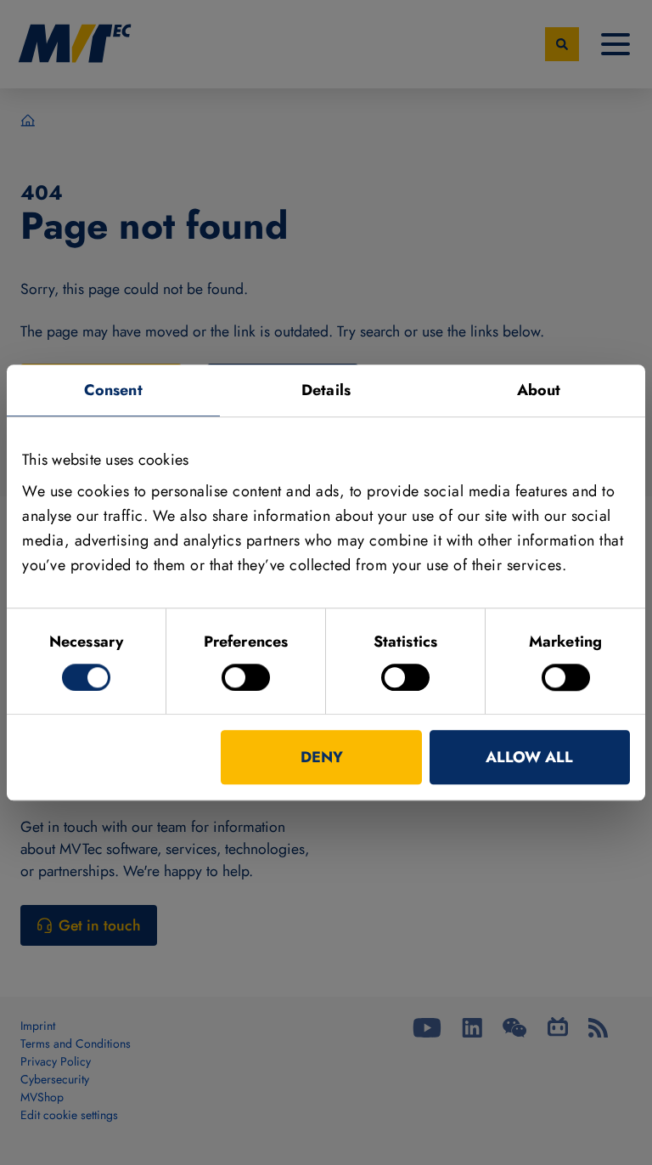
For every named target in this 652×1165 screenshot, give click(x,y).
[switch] (246, 677)
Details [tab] (326, 390)
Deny (322, 757)
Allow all (529, 757)
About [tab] (539, 390)
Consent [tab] (113, 390)
